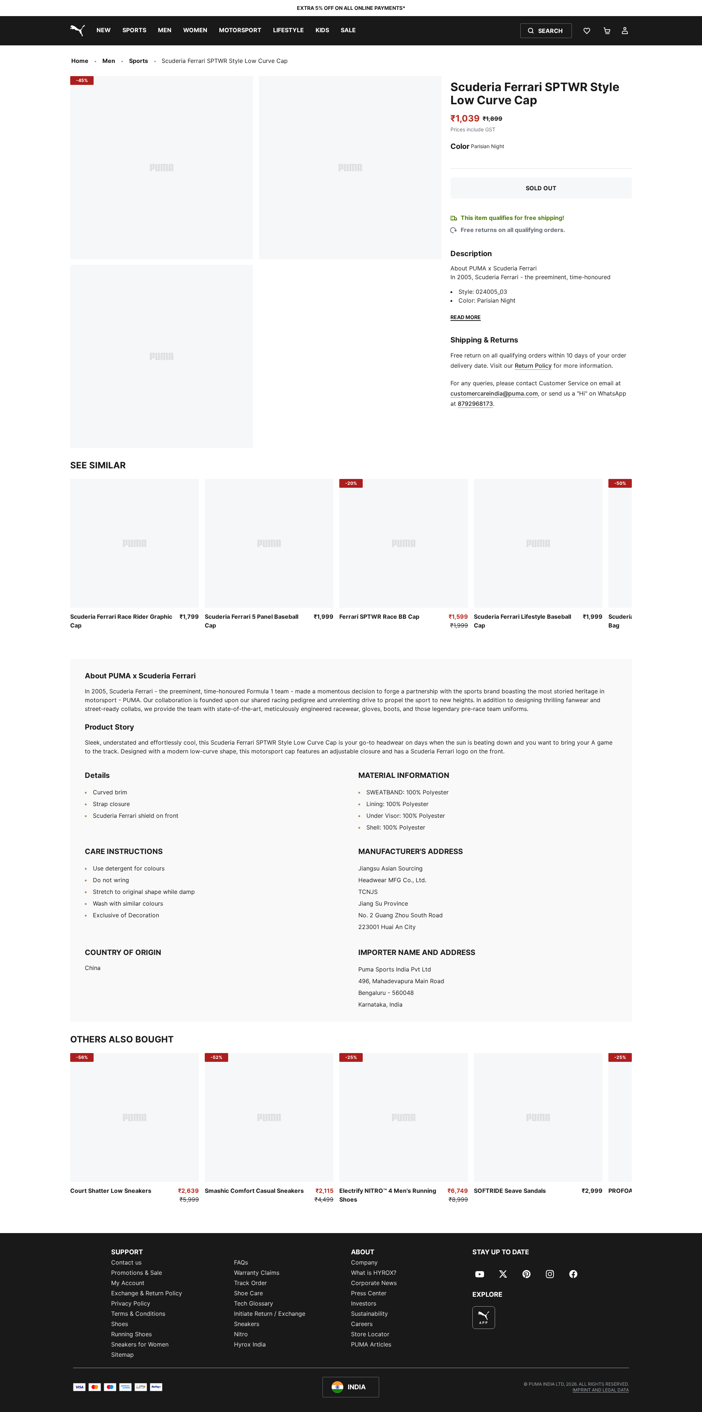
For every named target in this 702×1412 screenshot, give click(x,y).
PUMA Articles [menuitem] (371, 1344)
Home (79, 60)
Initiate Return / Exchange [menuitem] (269, 1313)
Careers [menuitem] (362, 1323)
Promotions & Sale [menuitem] (136, 1272)
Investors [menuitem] (363, 1303)
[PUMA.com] (76, 30)
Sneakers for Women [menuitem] (140, 1344)
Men (108, 60)
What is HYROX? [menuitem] (373, 1272)
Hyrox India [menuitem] (250, 1344)
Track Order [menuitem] (250, 1282)
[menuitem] (104, 31)
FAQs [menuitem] (241, 1262)
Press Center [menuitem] (368, 1293)
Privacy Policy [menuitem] (130, 1303)
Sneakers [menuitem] (246, 1323)
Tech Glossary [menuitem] (253, 1303)
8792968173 (475, 403)
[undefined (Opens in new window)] (483, 1317)
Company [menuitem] (364, 1262)
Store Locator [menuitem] (370, 1334)
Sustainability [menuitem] (369, 1313)
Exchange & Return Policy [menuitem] (146, 1293)
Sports (138, 60)
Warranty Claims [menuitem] (256, 1272)
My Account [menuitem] (127, 1282)
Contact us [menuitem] (126, 1262)
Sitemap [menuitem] (122, 1354)
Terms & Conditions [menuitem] (138, 1313)
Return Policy (533, 365)
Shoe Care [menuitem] (248, 1293)
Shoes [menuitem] (119, 1323)
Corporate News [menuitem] (374, 1282)
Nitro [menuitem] (241, 1334)
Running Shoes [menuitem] (131, 1334)
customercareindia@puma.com (494, 393)
